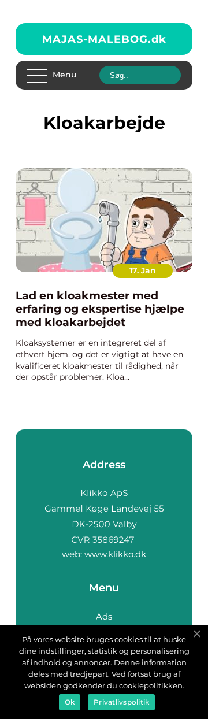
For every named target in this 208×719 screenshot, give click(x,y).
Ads (104, 616)
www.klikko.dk (115, 553)
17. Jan (142, 270)
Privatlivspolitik (121, 702)
